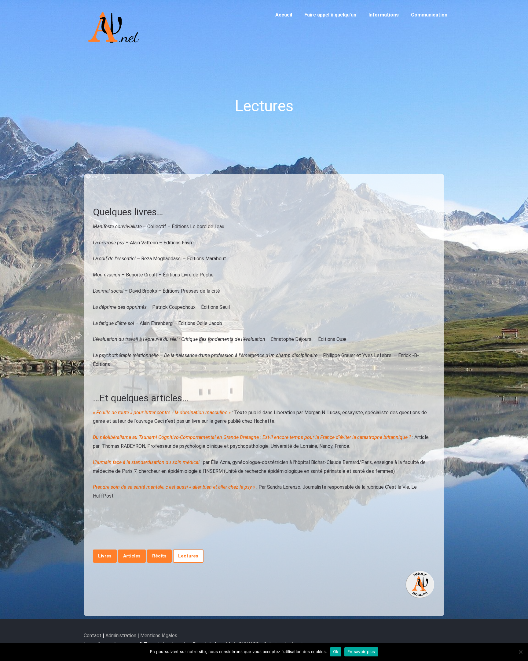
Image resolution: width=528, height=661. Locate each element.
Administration (120, 635)
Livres (105, 556)
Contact (93, 635)
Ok (336, 651)
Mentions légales (158, 635)
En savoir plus (361, 651)
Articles (132, 556)
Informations (384, 15)
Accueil (283, 15)
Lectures (188, 556)
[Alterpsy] (114, 46)
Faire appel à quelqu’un (330, 15)
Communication (429, 15)
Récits (159, 556)
